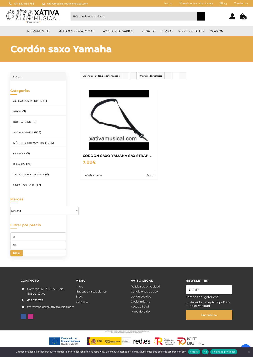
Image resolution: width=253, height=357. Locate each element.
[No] (248, 352)
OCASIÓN (19, 153)
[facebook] (23, 316)
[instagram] (30, 316)
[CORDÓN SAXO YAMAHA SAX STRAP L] (119, 120)
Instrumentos (23, 132)
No (205, 351)
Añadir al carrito (93, 175)
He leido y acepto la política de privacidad (210, 304)
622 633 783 (35, 300)
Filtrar (16, 253)
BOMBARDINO (22, 121)
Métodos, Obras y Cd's (28, 143)
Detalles (151, 175)
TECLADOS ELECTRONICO (28, 174)
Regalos (19, 164)
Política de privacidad (224, 351)
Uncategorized (23, 185)
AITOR (17, 111)
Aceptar (194, 351)
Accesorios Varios (25, 100)
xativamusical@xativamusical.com (50, 307)
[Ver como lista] (182, 75)
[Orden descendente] (133, 75)
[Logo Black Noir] (33, 9)
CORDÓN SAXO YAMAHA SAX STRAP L (117, 156)
